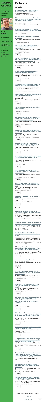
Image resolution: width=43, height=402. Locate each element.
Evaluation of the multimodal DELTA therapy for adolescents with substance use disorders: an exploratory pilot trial (26, 47)
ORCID (4, 52)
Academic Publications (5, 11)
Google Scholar (6, 54)
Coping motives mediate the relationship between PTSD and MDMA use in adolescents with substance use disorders (28, 132)
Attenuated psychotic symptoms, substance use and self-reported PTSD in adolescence (28, 95)
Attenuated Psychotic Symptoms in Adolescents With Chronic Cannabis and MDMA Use (28, 327)
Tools (40, 399)
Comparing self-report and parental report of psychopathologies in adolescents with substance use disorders (27, 366)
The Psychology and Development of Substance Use (6, 3)
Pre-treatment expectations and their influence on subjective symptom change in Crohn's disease (27, 84)
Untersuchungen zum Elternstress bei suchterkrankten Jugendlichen (24, 260)
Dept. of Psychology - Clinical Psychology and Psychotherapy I (6, 43)
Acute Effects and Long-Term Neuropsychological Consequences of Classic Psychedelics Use (27, 11)
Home (2, 9)
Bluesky (4, 56)
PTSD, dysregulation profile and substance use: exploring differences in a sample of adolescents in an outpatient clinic (27, 273)
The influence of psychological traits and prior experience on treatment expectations (26, 72)
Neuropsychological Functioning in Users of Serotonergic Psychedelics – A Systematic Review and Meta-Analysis (27, 172)
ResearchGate (5, 50)
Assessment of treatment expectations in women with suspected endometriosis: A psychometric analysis (27, 286)
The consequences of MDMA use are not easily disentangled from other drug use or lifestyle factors (28, 30)
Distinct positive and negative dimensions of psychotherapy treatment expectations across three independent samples (27, 212)
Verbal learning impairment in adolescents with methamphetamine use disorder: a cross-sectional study (27, 185)
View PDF (18, 54)
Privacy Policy (28, 396)
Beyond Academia (4, 13)
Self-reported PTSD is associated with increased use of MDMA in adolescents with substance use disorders (28, 157)
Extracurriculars (4, 15)
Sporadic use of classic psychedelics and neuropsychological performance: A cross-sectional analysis (27, 234)
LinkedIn (4, 48)
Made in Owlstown (28, 399)
